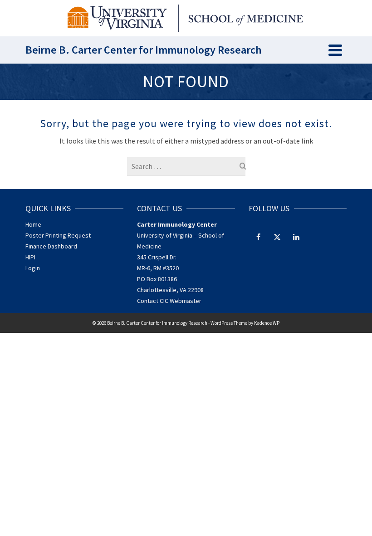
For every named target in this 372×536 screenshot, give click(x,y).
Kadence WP (266, 323)
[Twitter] (277, 236)
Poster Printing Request (58, 235)
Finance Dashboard (51, 246)
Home (33, 224)
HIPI (30, 257)
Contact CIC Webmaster (169, 301)
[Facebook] (258, 236)
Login (32, 268)
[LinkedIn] (296, 236)
